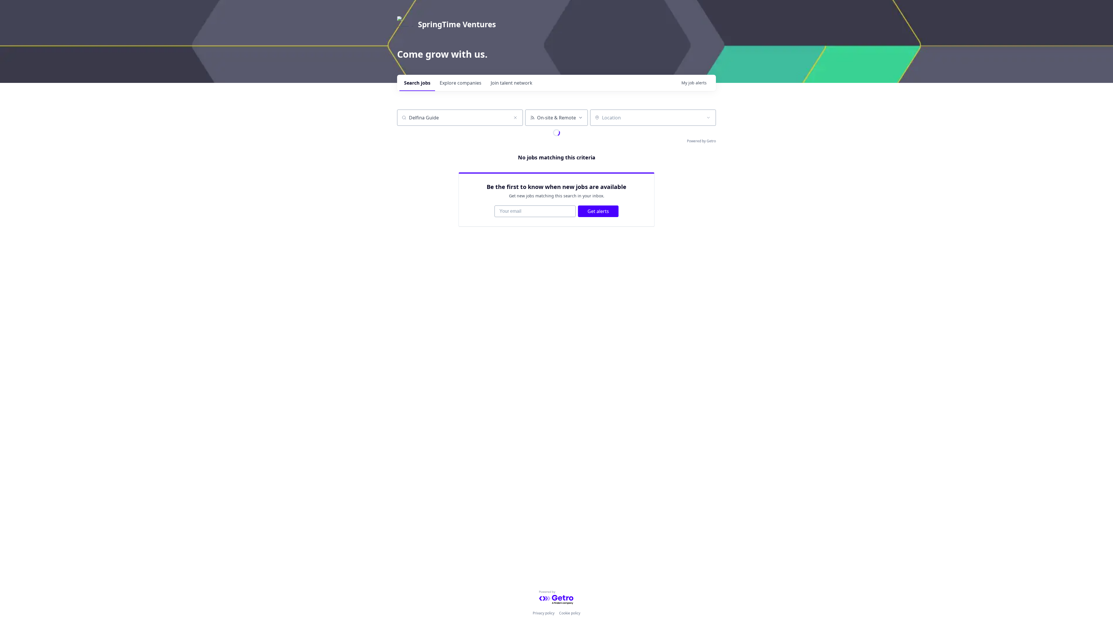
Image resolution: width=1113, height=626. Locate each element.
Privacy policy (543, 613)
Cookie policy (569, 613)
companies (460, 83)
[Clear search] (515, 117)
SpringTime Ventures (457, 24)
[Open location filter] (708, 117)
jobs (417, 83)
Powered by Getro (701, 141)
